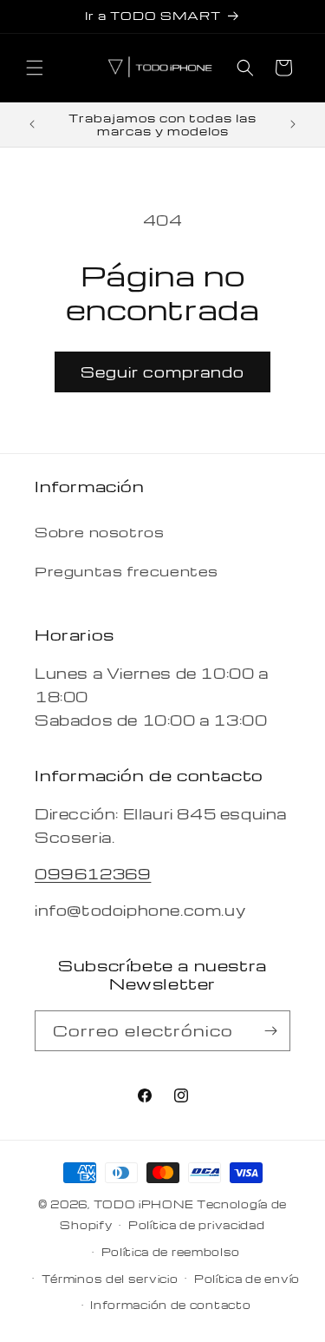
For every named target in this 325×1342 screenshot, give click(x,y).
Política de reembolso (171, 1252)
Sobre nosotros (99, 532)
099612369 (93, 874)
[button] (35, 68)
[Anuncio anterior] (32, 124)
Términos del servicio (110, 1279)
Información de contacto (170, 1305)
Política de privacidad (196, 1225)
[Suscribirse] (270, 1030)
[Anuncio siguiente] (293, 124)
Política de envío (247, 1279)
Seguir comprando (162, 372)
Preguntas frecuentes (126, 571)
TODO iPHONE (144, 1204)
